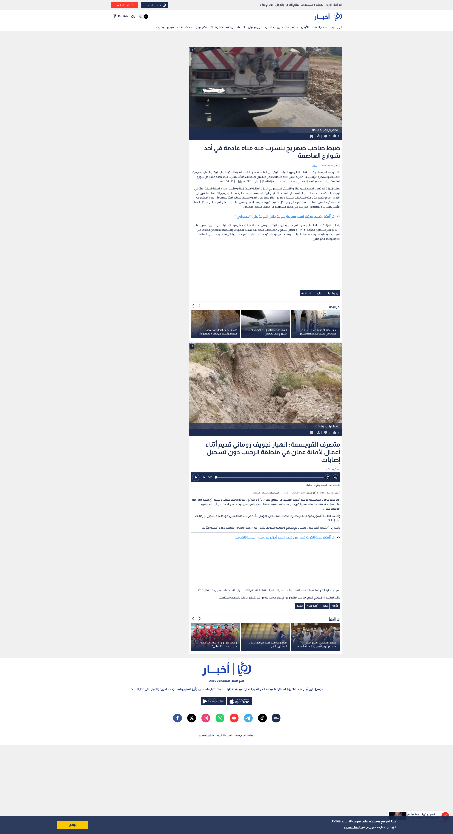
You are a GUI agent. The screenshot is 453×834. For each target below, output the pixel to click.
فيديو (170, 27)
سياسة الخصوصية (353, 827)
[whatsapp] (220, 718)
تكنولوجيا (201, 27)
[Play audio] (195, 477)
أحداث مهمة (184, 27)
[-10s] (328, 477)
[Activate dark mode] (143, 16)
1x (204, 477)
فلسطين (283, 27)
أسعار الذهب (320, 27)
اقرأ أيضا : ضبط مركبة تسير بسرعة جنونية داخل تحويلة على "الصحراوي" (285, 216)
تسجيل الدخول (153, 5)
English (123, 16)
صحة (295, 27)
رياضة (229, 27)
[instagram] (205, 718)
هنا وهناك (216, 27)
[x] (191, 718)
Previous (199, 305)
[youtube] (234, 718)
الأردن (305, 27)
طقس (269, 27)
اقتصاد (241, 27)
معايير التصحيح (206, 735)
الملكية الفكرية (224, 735)
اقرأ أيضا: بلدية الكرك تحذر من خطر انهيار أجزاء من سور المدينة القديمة (285, 537)
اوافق (72, 825)
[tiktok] (262, 718)
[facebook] (177, 718)
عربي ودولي (255, 27)
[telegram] (248, 718)
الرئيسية (336, 27)
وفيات (160, 27)
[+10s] (336, 477)
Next (193, 305)
